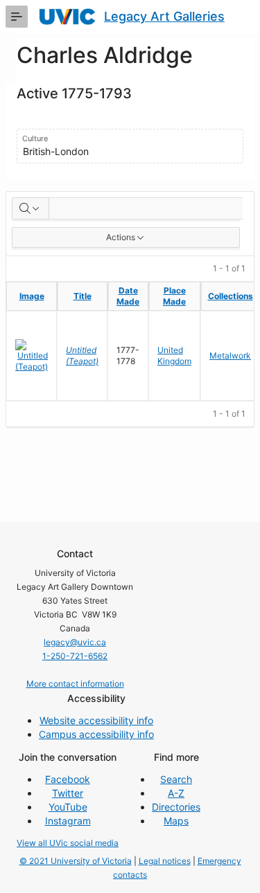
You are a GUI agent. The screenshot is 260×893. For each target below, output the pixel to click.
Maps (176, 821)
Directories (176, 807)
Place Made (174, 296)
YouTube (68, 807)
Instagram (68, 821)
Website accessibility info (96, 720)
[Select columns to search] (30, 208)
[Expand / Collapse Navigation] (17, 17)
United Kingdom (174, 355)
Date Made (127, 296)
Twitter (67, 793)
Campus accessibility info (96, 734)
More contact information (75, 683)
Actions (120, 237)
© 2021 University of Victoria (75, 861)
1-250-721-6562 (74, 656)
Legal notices (165, 861)
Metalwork (230, 355)
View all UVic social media (68, 843)
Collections (230, 296)
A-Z (176, 793)
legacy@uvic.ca (75, 642)
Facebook (67, 779)
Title (82, 296)
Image (31, 296)
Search (176, 779)
